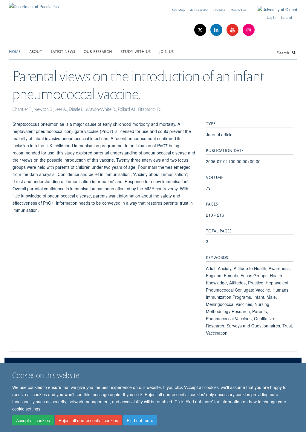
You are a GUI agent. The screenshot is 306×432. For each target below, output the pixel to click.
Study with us (136, 51)
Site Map (178, 9)
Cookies (219, 9)
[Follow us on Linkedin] (217, 30)
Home (15, 51)
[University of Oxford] (273, 9)
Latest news (63, 51)
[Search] (293, 52)
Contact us (239, 9)
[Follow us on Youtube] (233, 30)
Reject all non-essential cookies (88, 420)
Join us (166, 51)
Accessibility (199, 9)
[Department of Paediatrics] (34, 4)
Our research (98, 51)
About (35, 51)
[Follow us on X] (200, 30)
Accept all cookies (33, 420)
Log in (271, 17)
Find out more (140, 420)
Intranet (286, 17)
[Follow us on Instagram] (249, 30)
